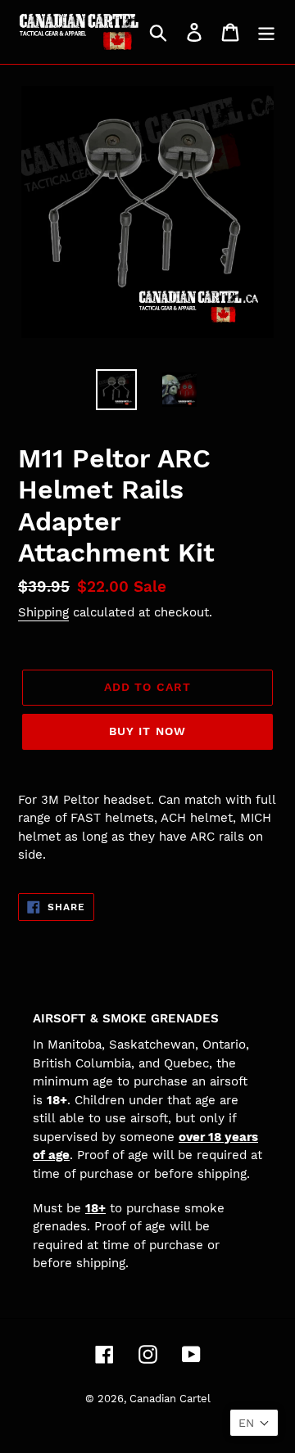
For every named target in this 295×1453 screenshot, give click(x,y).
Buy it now (147, 731)
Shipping (43, 612)
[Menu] (266, 32)
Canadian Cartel (170, 1398)
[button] (254, 1423)
